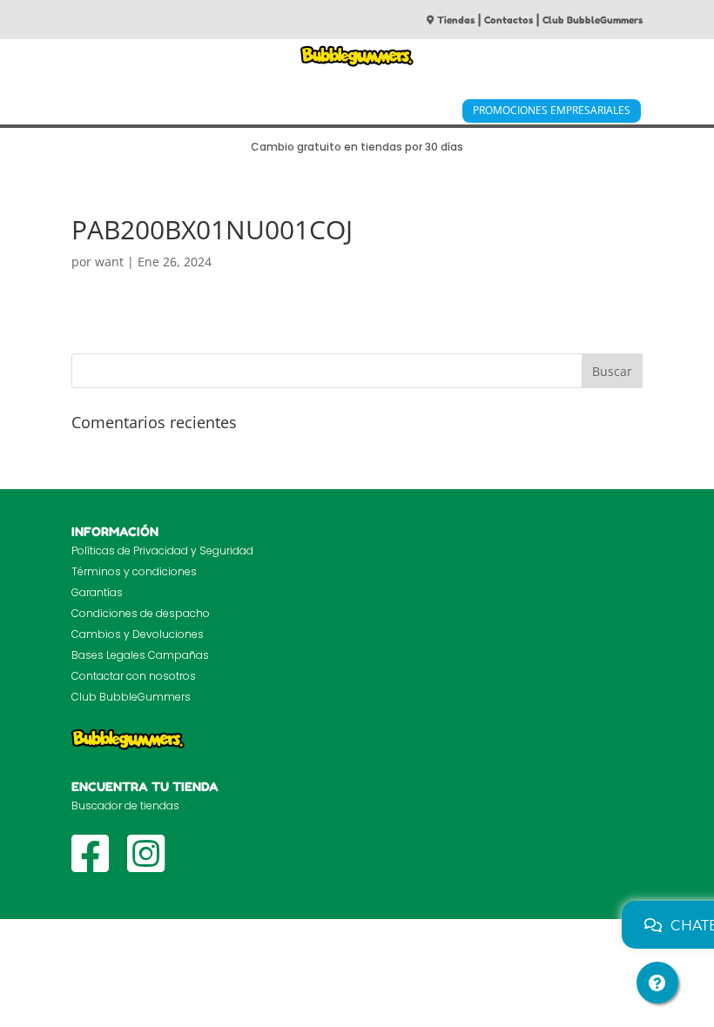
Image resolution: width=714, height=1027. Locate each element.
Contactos (508, 20)
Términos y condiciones (134, 571)
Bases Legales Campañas (140, 655)
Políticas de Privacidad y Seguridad (162, 550)
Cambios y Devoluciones (137, 634)
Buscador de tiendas (125, 805)
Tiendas (456, 20)
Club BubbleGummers (592, 20)
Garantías (97, 592)
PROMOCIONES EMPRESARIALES (551, 110)
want (109, 261)
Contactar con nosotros (133, 675)
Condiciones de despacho (140, 613)
